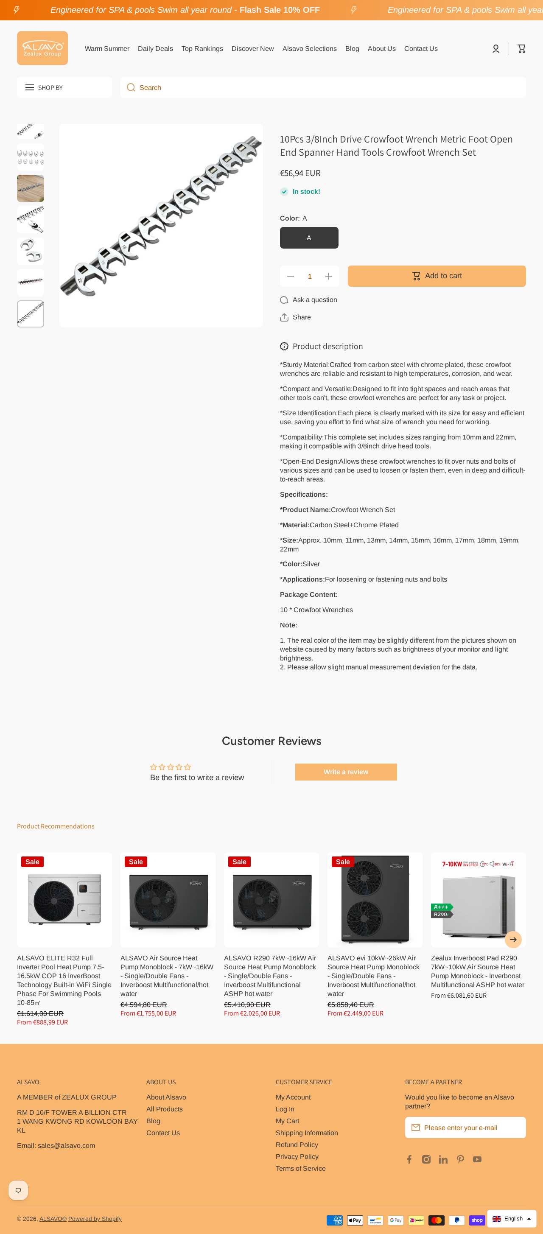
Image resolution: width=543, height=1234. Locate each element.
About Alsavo (166, 1097)
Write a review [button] (346, 771)
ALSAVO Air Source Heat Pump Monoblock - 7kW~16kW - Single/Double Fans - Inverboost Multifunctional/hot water (166, 975)
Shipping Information (307, 1132)
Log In (285, 1109)
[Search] (127, 87)
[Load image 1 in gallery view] (30, 125)
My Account (293, 1097)
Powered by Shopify (95, 1219)
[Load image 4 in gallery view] (30, 219)
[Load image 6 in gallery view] (30, 282)
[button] (522, 49)
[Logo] (42, 49)
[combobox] (323, 87)
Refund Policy (297, 1144)
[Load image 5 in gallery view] (30, 251)
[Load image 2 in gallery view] (30, 157)
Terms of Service (301, 1168)
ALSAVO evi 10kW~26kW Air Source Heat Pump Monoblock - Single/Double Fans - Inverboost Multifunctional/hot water (373, 975)
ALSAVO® (53, 1219)
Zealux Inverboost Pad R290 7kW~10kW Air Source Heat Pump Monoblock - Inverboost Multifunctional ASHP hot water (477, 971)
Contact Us (163, 1132)
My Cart (287, 1121)
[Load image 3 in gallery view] (30, 188)
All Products (164, 1109)
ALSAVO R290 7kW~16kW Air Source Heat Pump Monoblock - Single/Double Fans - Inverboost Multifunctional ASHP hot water (270, 975)
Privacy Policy (297, 1156)
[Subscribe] (515, 1127)
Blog (153, 1121)
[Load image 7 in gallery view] (30, 313)
